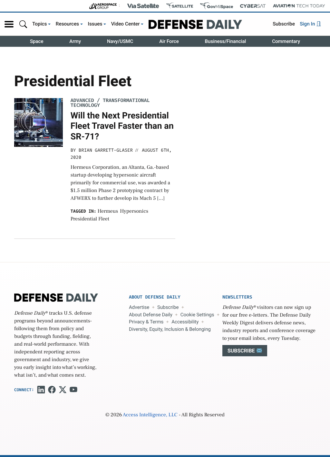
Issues (95, 24)
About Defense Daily (150, 315)
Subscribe (284, 24)
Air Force (169, 41)
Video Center (125, 24)
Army (75, 41)
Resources (67, 24)
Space (37, 41)
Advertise (139, 307)
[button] (9, 24)
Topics (39, 24)
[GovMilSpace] (216, 5)
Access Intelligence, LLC (150, 415)
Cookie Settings (197, 315)
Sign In (308, 24)
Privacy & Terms (146, 322)
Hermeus (108, 211)
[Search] (23, 24)
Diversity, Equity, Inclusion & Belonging (170, 329)
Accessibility (185, 322)
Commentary (286, 41)
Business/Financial (225, 41)
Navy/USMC (120, 41)
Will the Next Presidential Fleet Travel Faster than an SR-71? (122, 126)
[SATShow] (179, 6)
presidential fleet (90, 219)
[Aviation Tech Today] (299, 5)
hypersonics (134, 211)
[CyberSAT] (253, 6)
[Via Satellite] (143, 6)
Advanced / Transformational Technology (110, 103)
